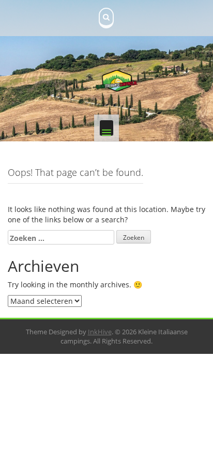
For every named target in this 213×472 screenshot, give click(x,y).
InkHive (100, 331)
